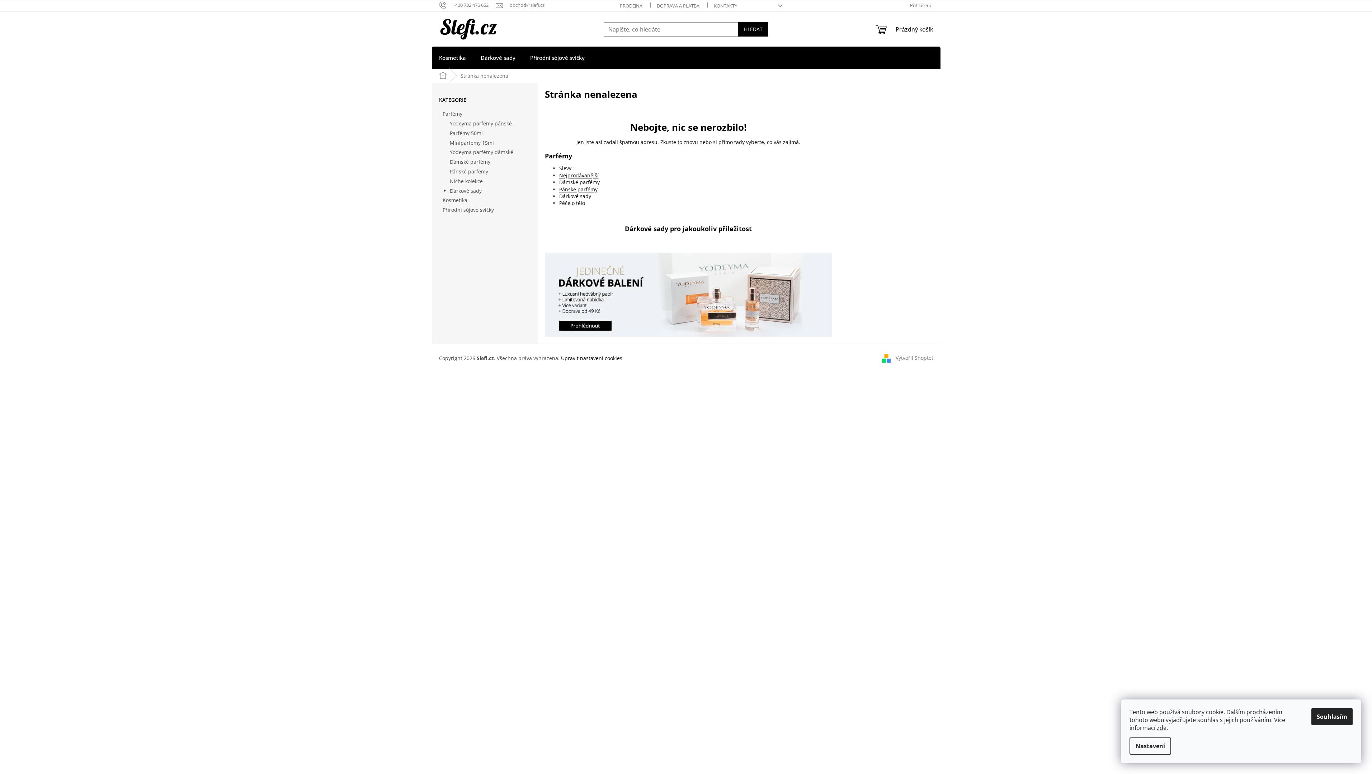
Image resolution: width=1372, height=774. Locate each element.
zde (1161, 728)
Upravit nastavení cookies (591, 358)
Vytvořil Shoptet (914, 357)
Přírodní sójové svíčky (468, 209)
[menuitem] (452, 58)
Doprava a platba (678, 6)
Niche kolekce (466, 181)
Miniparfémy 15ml (472, 142)
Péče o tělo (572, 203)
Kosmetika (455, 200)
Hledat (753, 29)
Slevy (565, 168)
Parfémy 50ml (466, 133)
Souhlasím (1332, 717)
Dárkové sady (466, 190)
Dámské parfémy (470, 161)
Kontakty (725, 6)
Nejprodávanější (579, 175)
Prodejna (631, 6)
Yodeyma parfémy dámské (481, 152)
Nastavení (1150, 746)
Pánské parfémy (469, 171)
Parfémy (452, 113)
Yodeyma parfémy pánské (481, 123)
